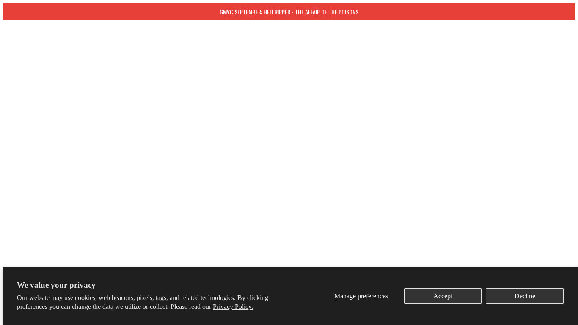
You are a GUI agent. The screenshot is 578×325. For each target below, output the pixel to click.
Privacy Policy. (233, 306)
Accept (442, 296)
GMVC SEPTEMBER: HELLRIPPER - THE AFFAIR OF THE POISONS (289, 11)
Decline (525, 296)
